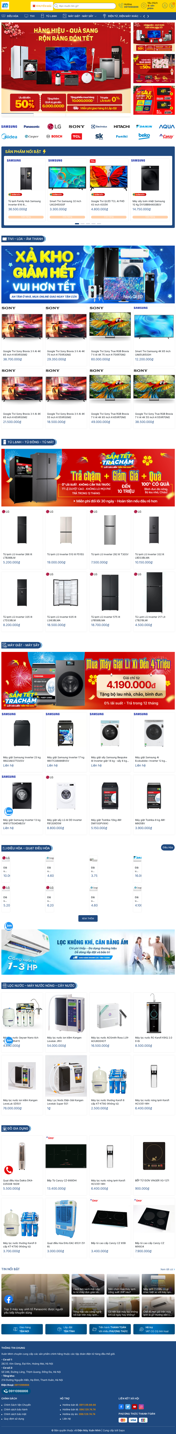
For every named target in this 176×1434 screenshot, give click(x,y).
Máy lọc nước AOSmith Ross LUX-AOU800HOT (110, 1039)
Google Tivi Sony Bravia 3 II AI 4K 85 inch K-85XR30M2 (22, 353)
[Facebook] (121, 1406)
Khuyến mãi (43, 5)
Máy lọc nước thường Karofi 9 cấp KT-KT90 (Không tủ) (19, 1245)
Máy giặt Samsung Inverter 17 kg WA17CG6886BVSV (65, 759)
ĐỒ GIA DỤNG (18, 1128)
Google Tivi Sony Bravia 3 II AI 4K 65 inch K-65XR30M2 (22, 415)
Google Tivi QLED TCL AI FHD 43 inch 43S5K (107, 203)
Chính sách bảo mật (15, 1414)
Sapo (122, 1430)
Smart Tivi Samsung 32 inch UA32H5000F (65, 203)
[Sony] (77, 126)
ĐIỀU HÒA (12, 16)
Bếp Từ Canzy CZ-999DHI (62, 1180)
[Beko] (144, 136)
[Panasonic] (32, 126)
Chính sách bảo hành (16, 1409)
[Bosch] (54, 136)
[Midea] (9, 136)
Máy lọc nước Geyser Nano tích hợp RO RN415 (20, 1039)
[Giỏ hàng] (172, 5)
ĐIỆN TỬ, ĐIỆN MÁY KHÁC (123, 16)
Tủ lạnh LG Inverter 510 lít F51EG (65, 554)
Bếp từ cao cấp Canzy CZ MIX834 (149, 1245)
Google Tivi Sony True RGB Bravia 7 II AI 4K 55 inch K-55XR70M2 (154, 415)
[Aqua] (167, 126)
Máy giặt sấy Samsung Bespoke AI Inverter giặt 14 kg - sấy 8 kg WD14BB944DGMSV (109, 759)
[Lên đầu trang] (169, 1404)
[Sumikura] (99, 136)
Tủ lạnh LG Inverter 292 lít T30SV (109, 554)
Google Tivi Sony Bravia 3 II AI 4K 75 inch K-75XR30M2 (66, 353)
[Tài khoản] (165, 5)
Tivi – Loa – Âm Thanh (25, 239)
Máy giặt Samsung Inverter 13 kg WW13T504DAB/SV (22, 821)
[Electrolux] (99, 126)
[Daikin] (144, 126)
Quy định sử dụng (14, 1418)
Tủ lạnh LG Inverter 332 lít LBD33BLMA (149, 556)
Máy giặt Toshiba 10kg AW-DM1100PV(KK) (106, 821)
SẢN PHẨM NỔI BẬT (23, 151)
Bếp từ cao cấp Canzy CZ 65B (108, 1243)
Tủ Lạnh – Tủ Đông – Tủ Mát (31, 442)
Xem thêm (88, 918)
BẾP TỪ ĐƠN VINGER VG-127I (152, 1180)
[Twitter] (127, 1406)
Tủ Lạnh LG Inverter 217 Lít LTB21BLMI (150, 618)
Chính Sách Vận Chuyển (17, 1404)
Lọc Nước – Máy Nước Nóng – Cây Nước (41, 985)
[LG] (54, 126)
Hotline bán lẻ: (79, 1404)
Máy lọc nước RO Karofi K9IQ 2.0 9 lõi (153, 1039)
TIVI (32, 16)
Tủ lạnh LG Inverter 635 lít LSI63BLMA (61, 618)
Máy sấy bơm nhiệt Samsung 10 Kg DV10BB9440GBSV (149, 203)
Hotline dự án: (79, 1414)
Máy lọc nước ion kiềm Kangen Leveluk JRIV (64, 1039)
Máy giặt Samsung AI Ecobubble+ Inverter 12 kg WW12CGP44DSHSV (150, 759)
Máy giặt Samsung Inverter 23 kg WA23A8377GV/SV (22, 759)
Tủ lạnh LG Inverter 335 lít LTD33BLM (17, 618)
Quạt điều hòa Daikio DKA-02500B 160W (18, 1182)
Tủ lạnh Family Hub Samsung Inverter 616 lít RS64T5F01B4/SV (24, 203)
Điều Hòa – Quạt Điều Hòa (29, 848)
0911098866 (131, 6)
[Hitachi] (122, 126)
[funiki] (122, 136)
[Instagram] (141, 1406)
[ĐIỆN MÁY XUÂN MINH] (14, 5)
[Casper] (32, 136)
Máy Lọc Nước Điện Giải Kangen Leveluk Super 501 (65, 1102)
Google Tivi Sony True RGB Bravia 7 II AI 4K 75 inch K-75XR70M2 (110, 353)
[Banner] (154, 36)
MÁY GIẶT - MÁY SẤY (81, 16)
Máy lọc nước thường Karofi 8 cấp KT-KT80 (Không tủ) (107, 1102)
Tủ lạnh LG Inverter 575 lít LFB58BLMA (105, 618)
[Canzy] (167, 136)
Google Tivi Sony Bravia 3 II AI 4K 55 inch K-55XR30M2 (66, 415)
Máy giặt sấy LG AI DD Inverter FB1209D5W (64, 821)
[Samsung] (9, 126)
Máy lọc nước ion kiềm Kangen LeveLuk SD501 (20, 1102)
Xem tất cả (167, 1269)
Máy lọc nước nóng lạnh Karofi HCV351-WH (152, 1102)
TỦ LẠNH (51, 16)
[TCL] (77, 136)
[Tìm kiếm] (56, 6)
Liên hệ (67, 1418)
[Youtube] (134, 1406)
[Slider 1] (66, 67)
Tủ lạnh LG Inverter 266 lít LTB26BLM (17, 556)
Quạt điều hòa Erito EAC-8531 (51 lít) (66, 1245)
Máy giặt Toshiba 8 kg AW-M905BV (150, 821)
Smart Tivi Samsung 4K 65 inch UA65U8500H (152, 353)
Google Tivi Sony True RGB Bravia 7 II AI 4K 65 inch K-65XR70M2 (110, 415)
